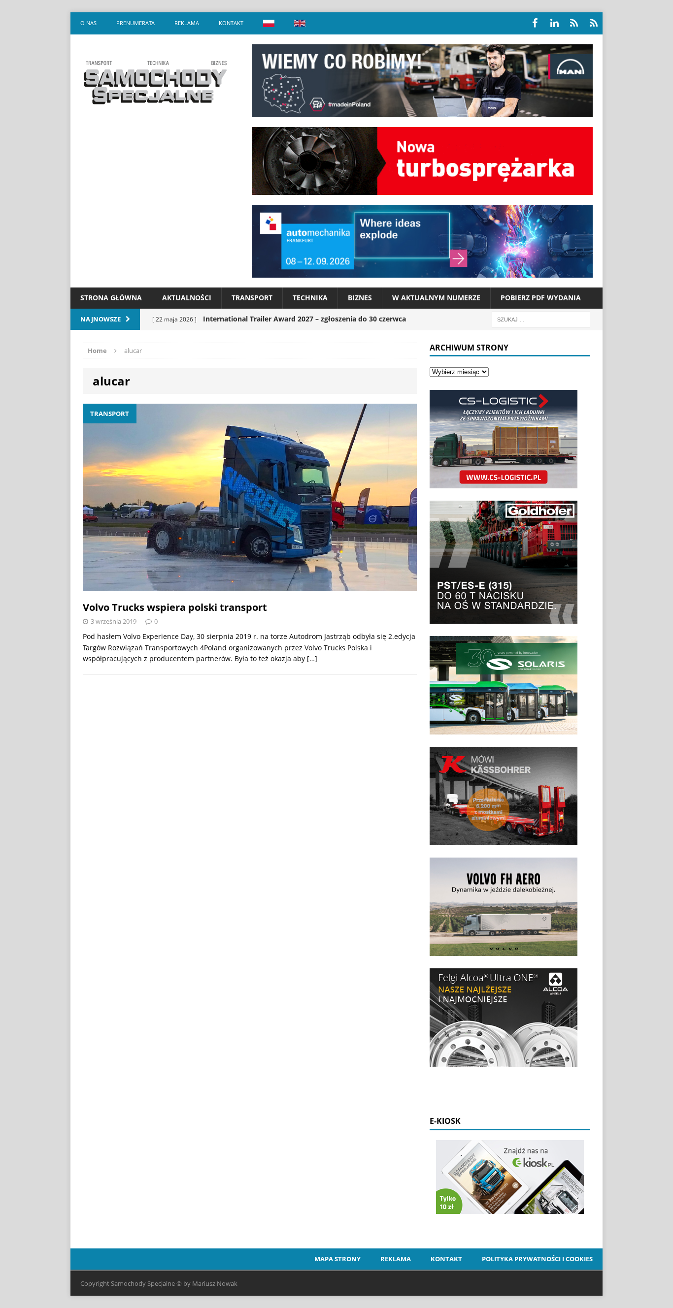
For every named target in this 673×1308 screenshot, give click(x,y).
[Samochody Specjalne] (154, 82)
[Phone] (574, 23)
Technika (310, 297)
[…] (312, 658)
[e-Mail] (594, 23)
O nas (88, 23)
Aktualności (186, 297)
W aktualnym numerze (436, 297)
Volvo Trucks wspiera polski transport (175, 607)
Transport (252, 297)
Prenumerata (135, 23)
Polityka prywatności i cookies (537, 1258)
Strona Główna (111, 297)
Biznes (360, 297)
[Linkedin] (554, 23)
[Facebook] (534, 23)
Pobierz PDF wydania (541, 297)
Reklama (186, 23)
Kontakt (231, 23)
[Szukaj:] (541, 318)
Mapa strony (337, 1258)
